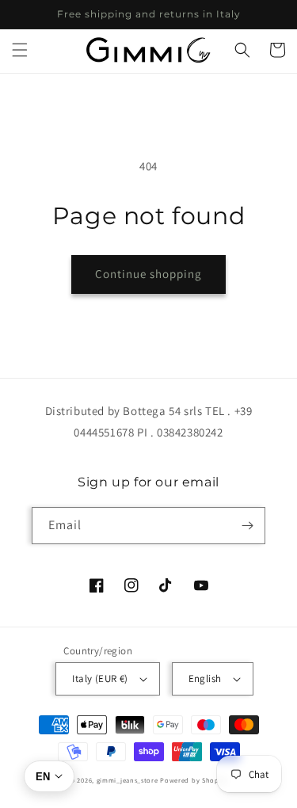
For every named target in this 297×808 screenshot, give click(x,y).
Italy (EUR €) (100, 678)
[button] (19, 49)
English (205, 678)
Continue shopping (148, 273)
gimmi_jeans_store (127, 780)
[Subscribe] (247, 525)
